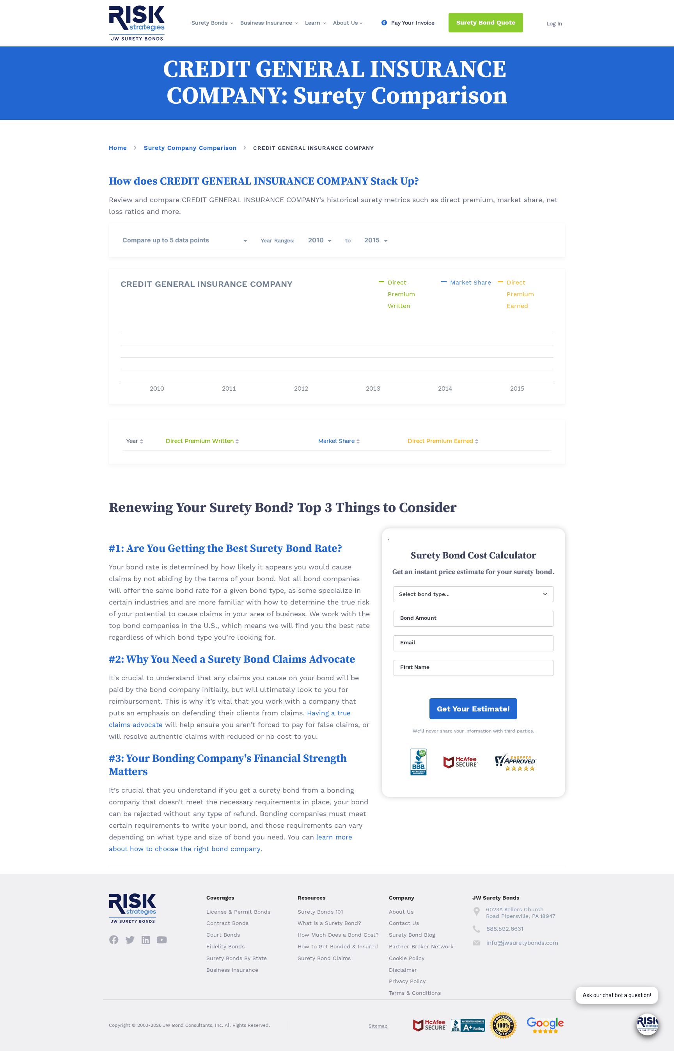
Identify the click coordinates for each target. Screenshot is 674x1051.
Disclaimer (403, 970)
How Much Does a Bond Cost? (338, 935)
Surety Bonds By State (236, 958)
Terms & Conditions (415, 993)
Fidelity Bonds (225, 946)
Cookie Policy (406, 958)
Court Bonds (223, 935)
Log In (554, 23)
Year (132, 441)
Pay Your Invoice (413, 23)
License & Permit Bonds (238, 912)
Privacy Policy (407, 981)
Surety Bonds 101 (320, 912)
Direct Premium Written (200, 441)
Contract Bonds (227, 923)
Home (118, 147)
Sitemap (378, 1026)
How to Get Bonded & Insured (338, 946)
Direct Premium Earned (440, 441)
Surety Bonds (209, 23)
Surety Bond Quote (485, 22)
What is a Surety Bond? (329, 923)
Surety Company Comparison (190, 147)
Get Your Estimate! (473, 708)
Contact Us (404, 923)
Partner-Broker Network (421, 946)
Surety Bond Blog (412, 935)
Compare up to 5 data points (165, 240)
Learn (312, 23)
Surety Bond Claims (324, 958)
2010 (316, 240)
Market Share (336, 441)
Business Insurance (266, 23)
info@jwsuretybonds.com (522, 942)
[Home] (137, 12)
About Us (345, 23)
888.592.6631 (504, 928)
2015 (372, 240)
